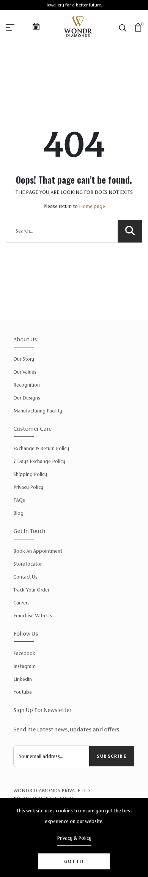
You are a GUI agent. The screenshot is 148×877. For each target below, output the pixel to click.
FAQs (19, 500)
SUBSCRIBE (112, 756)
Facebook (24, 653)
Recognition (26, 385)
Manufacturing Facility (37, 411)
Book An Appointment (37, 551)
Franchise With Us (32, 615)
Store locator (27, 564)
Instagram (24, 666)
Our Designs (26, 398)
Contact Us (25, 577)
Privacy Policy (28, 487)
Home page (92, 206)
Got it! (74, 861)
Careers (21, 603)
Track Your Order (31, 590)
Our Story (23, 359)
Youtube (22, 692)
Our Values (24, 372)
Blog (18, 513)
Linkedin (22, 679)
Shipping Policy (30, 474)
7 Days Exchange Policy (39, 461)
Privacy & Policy (74, 838)
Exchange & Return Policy (41, 448)
